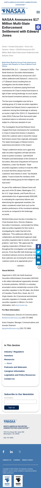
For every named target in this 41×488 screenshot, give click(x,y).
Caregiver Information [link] (14, 371)
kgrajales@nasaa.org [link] (10, 328)
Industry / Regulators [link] (14, 352)
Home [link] (4, 47)
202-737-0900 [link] (8, 438)
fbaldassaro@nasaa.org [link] (11, 318)
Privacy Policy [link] (27, 460)
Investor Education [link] (16, 47)
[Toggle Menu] (38, 12)
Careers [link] (16, 460)
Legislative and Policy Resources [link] (19, 375)
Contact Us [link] (9, 379)
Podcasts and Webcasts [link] (15, 367)
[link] (38, 27)
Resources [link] (9, 359)
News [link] (12, 50)
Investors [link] (8, 356)
